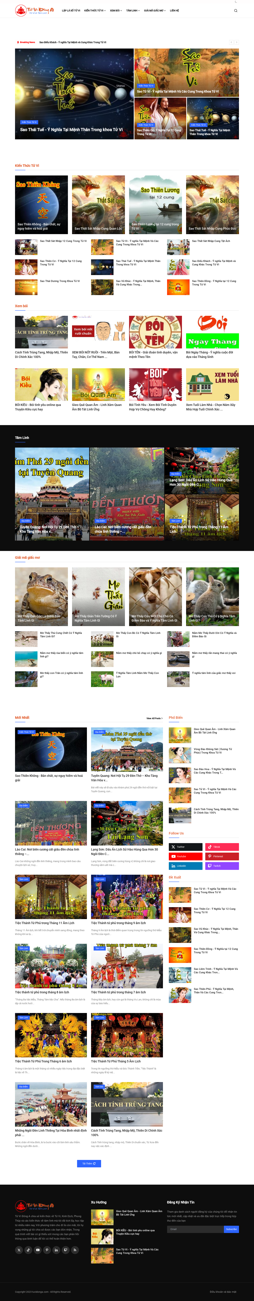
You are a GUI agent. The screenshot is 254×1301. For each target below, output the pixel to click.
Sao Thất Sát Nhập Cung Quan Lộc (98, 228)
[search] (236, 10)
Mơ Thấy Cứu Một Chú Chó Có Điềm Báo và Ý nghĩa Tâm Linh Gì (154, 618)
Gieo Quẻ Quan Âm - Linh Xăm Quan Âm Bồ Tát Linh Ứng (97, 407)
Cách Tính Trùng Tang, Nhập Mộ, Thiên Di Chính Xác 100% (41, 355)
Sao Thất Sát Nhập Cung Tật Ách (211, 241)
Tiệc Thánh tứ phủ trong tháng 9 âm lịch (118, 923)
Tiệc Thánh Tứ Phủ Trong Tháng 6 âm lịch (43, 1061)
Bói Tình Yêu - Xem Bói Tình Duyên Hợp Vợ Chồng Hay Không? (152, 407)
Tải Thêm (87, 1163)
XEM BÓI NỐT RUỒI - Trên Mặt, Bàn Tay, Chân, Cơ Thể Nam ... (96, 355)
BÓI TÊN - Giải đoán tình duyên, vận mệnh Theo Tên (153, 355)
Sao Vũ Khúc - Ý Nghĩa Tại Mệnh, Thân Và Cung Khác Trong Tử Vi (74, 42)
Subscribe (231, 1229)
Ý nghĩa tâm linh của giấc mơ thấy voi (214, 673)
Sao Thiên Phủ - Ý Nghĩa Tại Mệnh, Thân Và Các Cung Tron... (214, 990)
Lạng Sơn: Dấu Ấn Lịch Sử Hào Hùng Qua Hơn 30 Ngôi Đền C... (124, 852)
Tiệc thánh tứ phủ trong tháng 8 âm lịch (42, 992)
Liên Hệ (174, 10)
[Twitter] (19, 1250)
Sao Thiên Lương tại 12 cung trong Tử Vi (155, 226)
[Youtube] (38, 1250)
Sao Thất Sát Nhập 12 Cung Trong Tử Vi (63, 241)
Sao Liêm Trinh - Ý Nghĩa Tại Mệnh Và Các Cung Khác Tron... (216, 970)
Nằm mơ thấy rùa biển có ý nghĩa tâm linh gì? (61, 654)
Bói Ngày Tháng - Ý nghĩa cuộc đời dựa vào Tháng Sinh (209, 355)
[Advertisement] (127, 29)
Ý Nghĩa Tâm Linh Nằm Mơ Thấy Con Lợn (137, 674)
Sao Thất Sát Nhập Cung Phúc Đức (212, 228)
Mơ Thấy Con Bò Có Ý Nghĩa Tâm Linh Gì (138, 634)
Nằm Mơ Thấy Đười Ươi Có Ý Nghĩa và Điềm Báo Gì (214, 634)
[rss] (75, 1250)
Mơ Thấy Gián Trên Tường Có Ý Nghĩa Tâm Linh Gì (96, 618)
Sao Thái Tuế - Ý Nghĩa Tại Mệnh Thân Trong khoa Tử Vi (210, 132)
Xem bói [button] (115, 10)
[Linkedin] (56, 1250)
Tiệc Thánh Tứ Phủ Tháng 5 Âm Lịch (116, 1061)
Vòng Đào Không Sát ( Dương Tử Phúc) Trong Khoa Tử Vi (213, 751)
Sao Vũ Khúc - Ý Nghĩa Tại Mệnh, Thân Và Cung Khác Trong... (138, 283)
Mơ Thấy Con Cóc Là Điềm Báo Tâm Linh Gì (39, 618)
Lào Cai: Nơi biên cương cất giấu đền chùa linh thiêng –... (47, 852)
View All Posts (154, 718)
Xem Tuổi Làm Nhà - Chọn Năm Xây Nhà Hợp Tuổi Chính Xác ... (210, 407)
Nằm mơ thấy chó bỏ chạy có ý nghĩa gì (139, 653)
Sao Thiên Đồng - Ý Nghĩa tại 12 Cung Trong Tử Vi (214, 283)
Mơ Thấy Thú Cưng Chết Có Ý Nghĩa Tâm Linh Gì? (61, 634)
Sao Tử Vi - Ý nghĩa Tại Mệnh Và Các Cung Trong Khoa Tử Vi (178, 91)
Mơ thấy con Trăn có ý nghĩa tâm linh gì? (61, 674)
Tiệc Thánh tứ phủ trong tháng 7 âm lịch (118, 992)
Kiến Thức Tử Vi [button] (93, 10)
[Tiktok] (28, 1250)
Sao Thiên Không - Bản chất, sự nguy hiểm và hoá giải (39, 226)
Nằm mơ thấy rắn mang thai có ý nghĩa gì (214, 654)
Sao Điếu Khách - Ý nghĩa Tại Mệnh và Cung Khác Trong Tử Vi (214, 263)
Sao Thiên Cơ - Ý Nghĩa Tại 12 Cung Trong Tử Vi (159, 132)
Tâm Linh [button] (131, 10)
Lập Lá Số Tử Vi (71, 10)
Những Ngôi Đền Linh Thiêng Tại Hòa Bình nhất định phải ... (51, 1133)
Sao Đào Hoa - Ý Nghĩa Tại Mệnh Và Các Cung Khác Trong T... (215, 771)
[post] (74, 94)
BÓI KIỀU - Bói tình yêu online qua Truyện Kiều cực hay (38, 407)
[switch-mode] (236, 2)
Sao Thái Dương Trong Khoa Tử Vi (60, 281)
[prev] (231, 42)
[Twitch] (66, 1250)
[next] (236, 42)
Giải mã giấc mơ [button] (153, 10)
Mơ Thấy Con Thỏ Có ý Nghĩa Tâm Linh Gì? (212, 618)
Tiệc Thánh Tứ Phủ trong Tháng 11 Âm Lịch (44, 923)
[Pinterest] (47, 1250)
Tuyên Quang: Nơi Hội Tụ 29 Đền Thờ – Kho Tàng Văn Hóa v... (124, 778)
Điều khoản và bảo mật (223, 1291)
